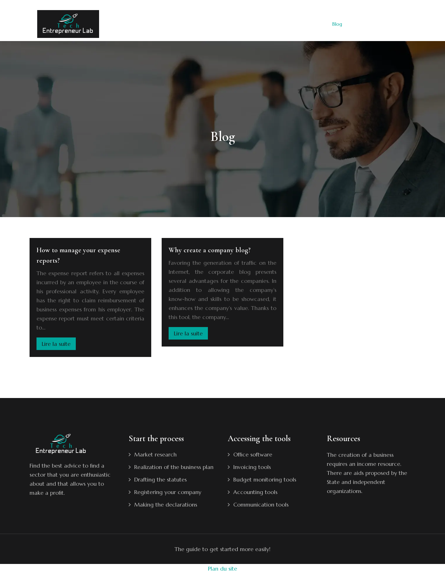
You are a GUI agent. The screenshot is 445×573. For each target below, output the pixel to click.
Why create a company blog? (210, 250)
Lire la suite (56, 343)
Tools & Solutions (302, 24)
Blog (337, 24)
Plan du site (222, 568)
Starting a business (184, 24)
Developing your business (244, 24)
